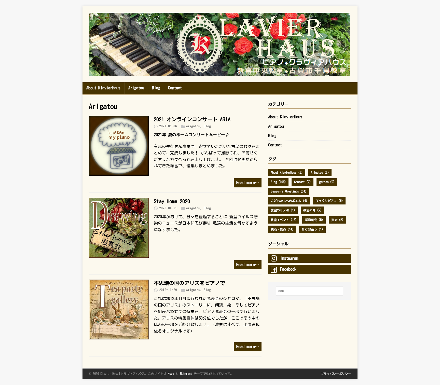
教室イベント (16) (284, 219)
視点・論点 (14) (282, 229)
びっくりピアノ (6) (329, 200)
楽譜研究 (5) (314, 219)
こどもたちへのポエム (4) (289, 200)
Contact (275, 145)
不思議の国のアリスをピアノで (189, 282)
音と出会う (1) (312, 229)
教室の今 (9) (312, 210)
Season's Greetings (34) (289, 191)
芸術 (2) (337, 219)
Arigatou (193, 126)
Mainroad (186, 373)
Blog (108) (278, 181)
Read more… (247, 183)
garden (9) (327, 181)
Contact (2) (302, 181)
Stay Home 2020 (172, 201)
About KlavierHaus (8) (287, 172)
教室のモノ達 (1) (283, 210)
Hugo (171, 373)
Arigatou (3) (320, 172)
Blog (207, 126)
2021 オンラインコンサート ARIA (192, 119)
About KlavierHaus (285, 117)
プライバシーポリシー (336, 373)
